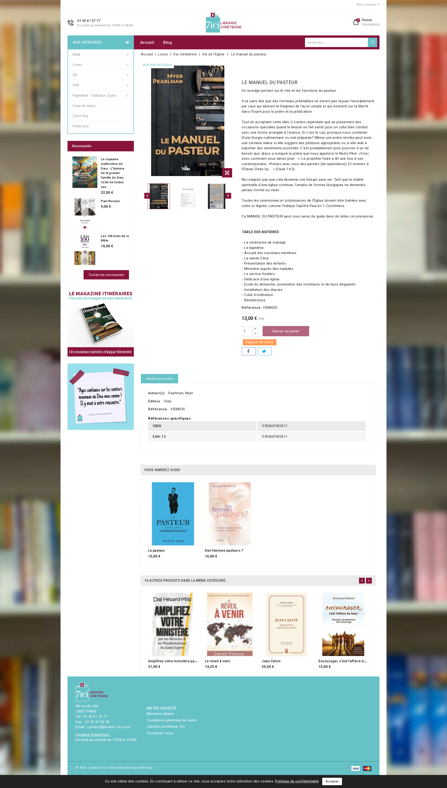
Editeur (154, 401)
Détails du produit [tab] (159, 378)
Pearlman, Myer (180, 393)
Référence (157, 409)
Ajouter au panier (286, 331)
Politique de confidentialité (297, 781)
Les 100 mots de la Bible (115, 238)
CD (75, 75)
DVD (76, 85)
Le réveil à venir (218, 661)
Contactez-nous (160, 733)
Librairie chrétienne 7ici (166, 726)
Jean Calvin (271, 661)
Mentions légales (161, 714)
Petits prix (81, 126)
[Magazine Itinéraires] (101, 323)
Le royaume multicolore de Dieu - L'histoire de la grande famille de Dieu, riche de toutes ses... (113, 173)
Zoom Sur (80, 116)
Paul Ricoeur (110, 201)
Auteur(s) (156, 393)
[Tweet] (264, 351)
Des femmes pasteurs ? (224, 550)
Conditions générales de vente (172, 720)
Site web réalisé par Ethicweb (130, 767)
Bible (77, 54)
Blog (167, 42)
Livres (77, 65)
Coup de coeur (84, 106)
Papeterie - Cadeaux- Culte (94, 95)
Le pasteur (156, 550)
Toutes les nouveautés (106, 275)
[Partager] (248, 351)
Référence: (252, 308)
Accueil (147, 42)
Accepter (332, 781)
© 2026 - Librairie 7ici (92, 767)
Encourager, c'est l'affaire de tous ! (347, 661)
